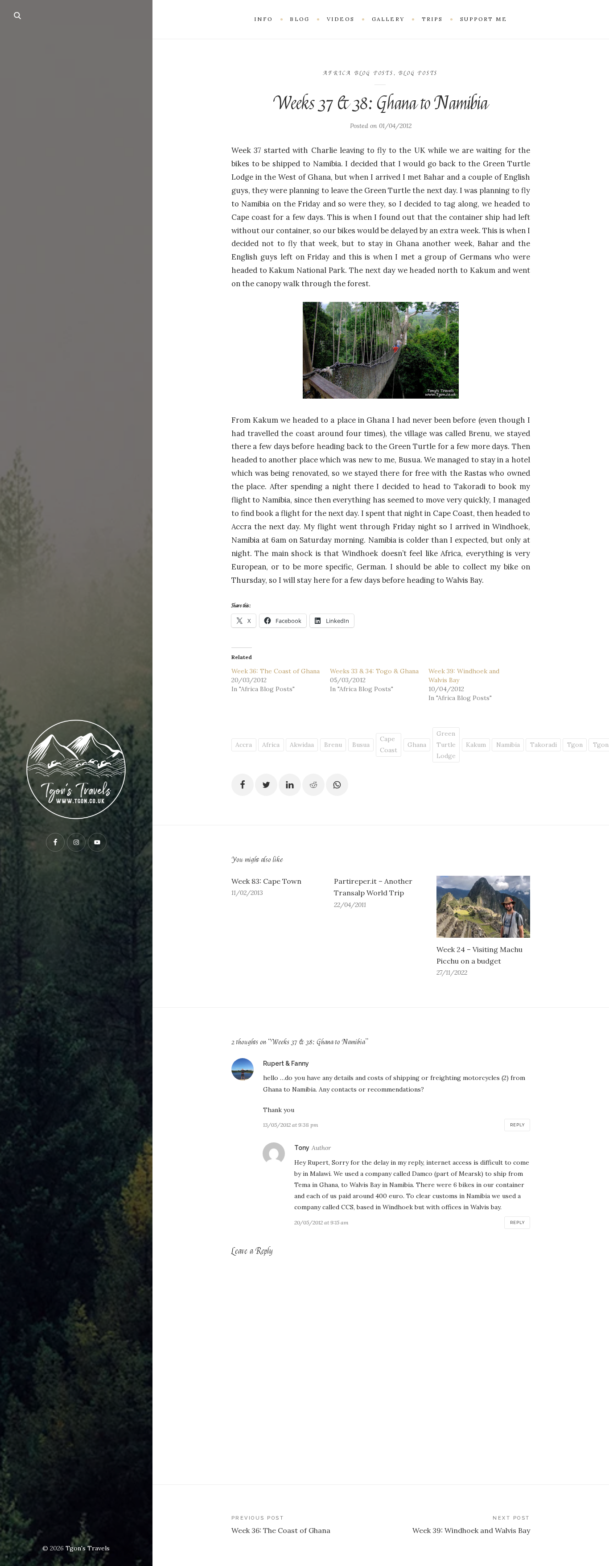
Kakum (476, 745)
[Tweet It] (266, 785)
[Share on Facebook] (242, 785)
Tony (301, 1147)
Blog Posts (418, 73)
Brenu (333, 745)
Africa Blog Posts (358, 73)
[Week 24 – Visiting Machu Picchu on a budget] (483, 907)
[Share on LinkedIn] (290, 785)
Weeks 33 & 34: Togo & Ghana (374, 671)
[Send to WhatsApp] (337, 785)
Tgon (575, 745)
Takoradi (543, 745)
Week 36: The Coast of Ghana (275, 671)
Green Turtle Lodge (446, 744)
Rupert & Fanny (286, 1063)
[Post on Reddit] (313, 785)
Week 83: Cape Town (266, 881)
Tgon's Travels (88, 1548)
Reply (517, 1125)
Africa (271, 745)
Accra (243, 745)
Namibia (508, 745)
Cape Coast (388, 744)
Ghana (416, 745)
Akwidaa (302, 745)
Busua (361, 745)
